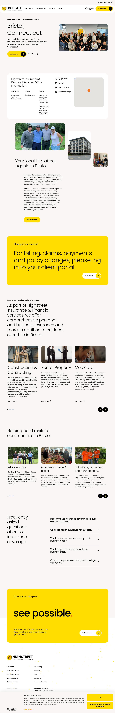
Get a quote (14, 54)
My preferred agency (63, 79)
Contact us (102, 9)
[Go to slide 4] (12, 409)
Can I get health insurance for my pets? (71, 529)
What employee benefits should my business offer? (69, 550)
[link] (12, 8)
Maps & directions (64, 87)
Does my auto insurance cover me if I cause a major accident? (73, 520)
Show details (28, 709)
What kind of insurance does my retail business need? (70, 539)
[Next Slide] (105, 409)
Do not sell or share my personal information (100, 705)
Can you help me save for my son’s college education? (73, 561)
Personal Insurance (13, 670)
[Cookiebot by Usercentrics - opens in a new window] (11, 709)
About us (37, 670)
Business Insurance (13, 674)
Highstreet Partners (103, 2)
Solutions (28, 8)
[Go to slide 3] (10, 409)
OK (100, 697)
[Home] (19, 657)
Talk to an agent (32, 220)
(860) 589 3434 (30, 95)
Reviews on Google (65, 92)
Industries (39, 8)
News (60, 8)
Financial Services (12, 682)
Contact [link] (61, 83)
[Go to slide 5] (13, 409)
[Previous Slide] (100, 409)
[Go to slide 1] (7, 409)
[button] (88, 90)
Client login (32, 54)
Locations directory (40, 682)
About (51, 8)
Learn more (11, 401)
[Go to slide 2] (9, 409)
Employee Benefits (12, 678)
